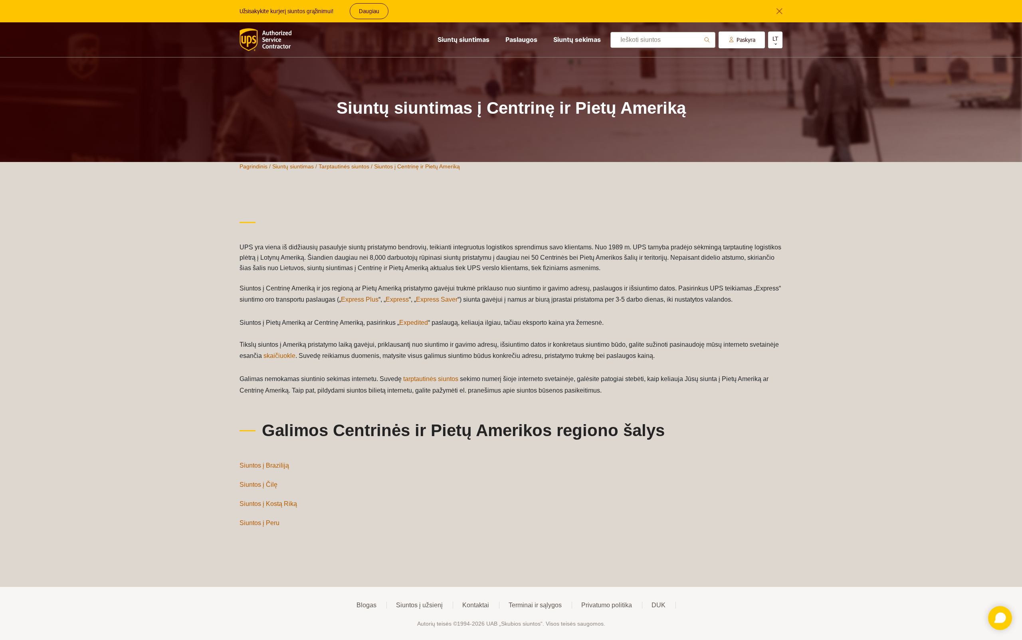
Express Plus (359, 299)
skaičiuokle (279, 355)
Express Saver (437, 299)
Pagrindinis (253, 166)
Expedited (413, 322)
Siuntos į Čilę (258, 484)
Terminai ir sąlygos (535, 605)
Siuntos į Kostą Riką (268, 503)
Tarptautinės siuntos (344, 166)
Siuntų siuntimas (463, 39)
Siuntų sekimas (577, 39)
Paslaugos (521, 39)
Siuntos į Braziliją (264, 465)
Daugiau (369, 11)
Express (397, 299)
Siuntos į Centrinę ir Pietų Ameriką (417, 166)
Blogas (366, 605)
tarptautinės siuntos (430, 378)
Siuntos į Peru (259, 523)
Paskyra (746, 39)
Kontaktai (475, 605)
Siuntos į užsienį (419, 605)
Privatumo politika (606, 605)
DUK (658, 605)
